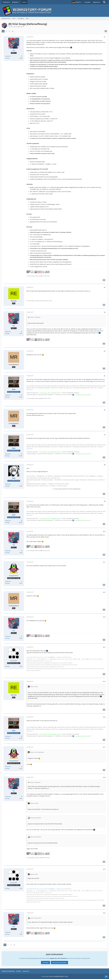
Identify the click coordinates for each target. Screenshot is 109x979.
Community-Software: (54, 976)
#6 (105, 410)
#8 (105, 465)
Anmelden (87, 2)
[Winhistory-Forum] (54, 10)
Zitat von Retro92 (35, 317)
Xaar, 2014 (29, 389)
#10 (104, 531)
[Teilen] (105, 31)
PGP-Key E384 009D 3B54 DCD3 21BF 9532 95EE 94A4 (40, 657)
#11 (104, 562)
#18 (104, 777)
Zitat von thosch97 (35, 818)
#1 (105, 37)
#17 (104, 747)
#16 (104, 717)
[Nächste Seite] (12, 31)
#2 (105, 287)
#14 (104, 647)
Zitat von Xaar (34, 803)
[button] (77, 2)
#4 (105, 351)
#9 (105, 501)
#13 (104, 617)
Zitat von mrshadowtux (37, 752)
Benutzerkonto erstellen (59, 962)
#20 (104, 913)
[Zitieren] (104, 280)
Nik (11, 26)
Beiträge (7, 58)
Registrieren (96, 2)
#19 (104, 869)
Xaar (42, 398)
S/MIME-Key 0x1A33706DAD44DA (63, 657)
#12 (104, 592)
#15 (104, 681)
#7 (105, 434)
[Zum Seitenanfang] (106, 976)
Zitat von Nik (34, 686)
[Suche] (104, 2)
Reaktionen (8, 56)
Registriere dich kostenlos (58, 958)
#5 (105, 376)
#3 (105, 312)
